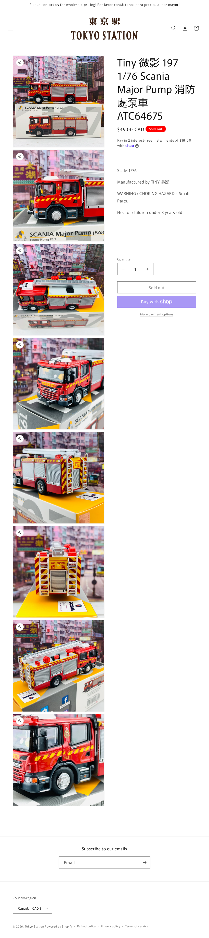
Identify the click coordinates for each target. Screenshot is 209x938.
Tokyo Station (35, 926)
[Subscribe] (144, 862)
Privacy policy (110, 926)
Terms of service (136, 926)
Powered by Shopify (58, 926)
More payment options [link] (156, 314)
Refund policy (86, 926)
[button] (10, 28)
